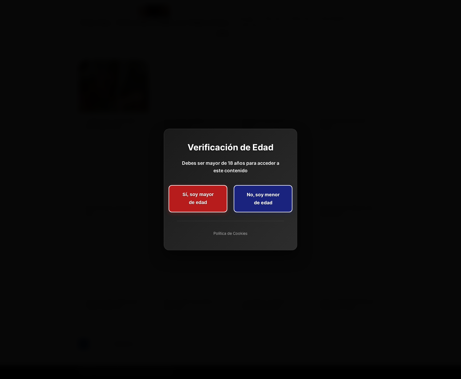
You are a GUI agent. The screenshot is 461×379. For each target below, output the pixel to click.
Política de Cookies (230, 233)
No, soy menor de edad (263, 198)
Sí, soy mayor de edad (198, 198)
